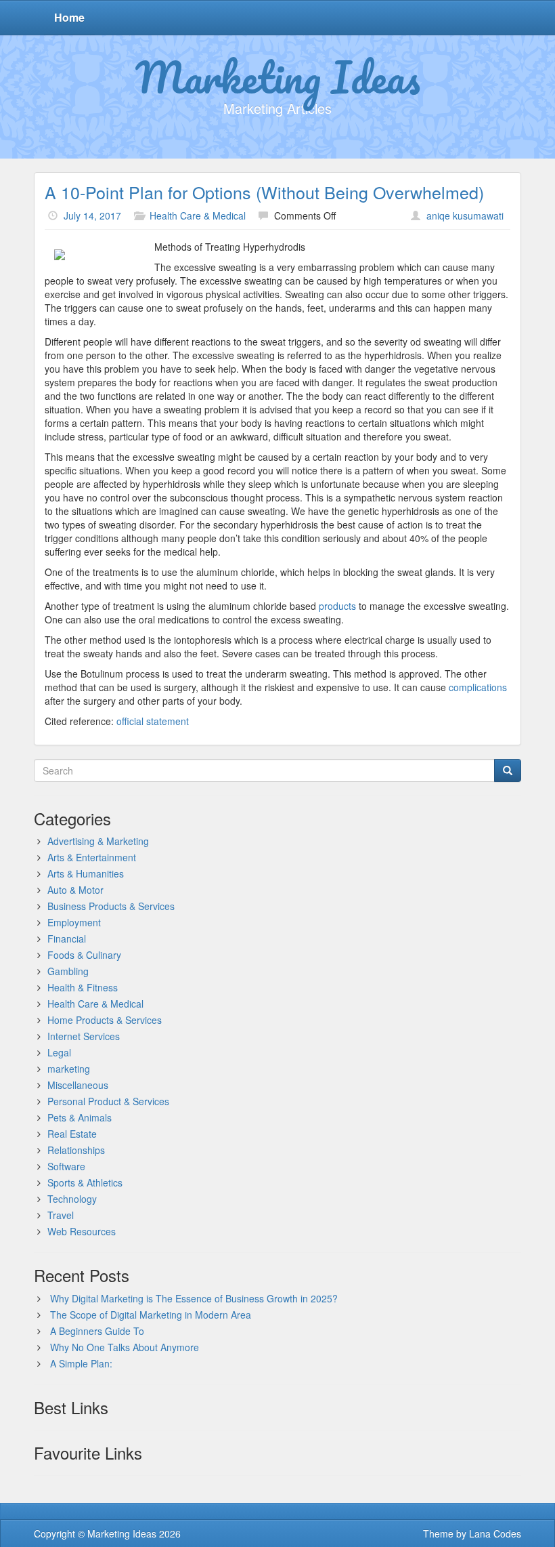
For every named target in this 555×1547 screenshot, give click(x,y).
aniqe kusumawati (465, 215)
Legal (59, 1052)
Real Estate (72, 1133)
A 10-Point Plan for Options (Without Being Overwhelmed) (264, 192)
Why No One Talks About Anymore (124, 1347)
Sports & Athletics (85, 1182)
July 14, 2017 (92, 215)
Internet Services (83, 1036)
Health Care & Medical (198, 215)
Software (66, 1166)
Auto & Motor (75, 889)
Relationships (76, 1150)
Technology (72, 1198)
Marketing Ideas (277, 76)
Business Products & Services (111, 906)
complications (478, 687)
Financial (66, 938)
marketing (68, 1068)
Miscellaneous (77, 1085)
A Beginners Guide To (97, 1331)
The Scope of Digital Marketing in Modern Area (150, 1314)
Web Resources (81, 1231)
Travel (60, 1215)
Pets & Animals (79, 1117)
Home (69, 17)
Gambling (68, 971)
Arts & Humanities (85, 873)
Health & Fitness (82, 987)
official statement (152, 721)
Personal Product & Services (108, 1101)
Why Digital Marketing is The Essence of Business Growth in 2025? (194, 1298)
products (339, 606)
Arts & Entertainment (91, 857)
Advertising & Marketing (98, 841)
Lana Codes (495, 1533)
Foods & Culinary (84, 955)
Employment (74, 922)
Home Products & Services (104, 1020)
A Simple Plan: (81, 1363)
